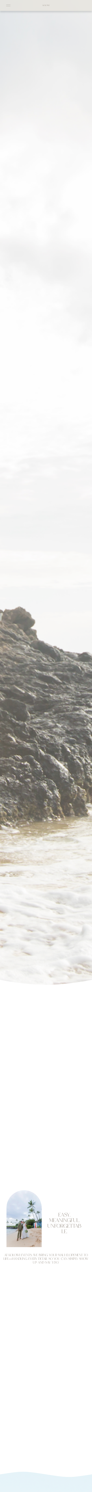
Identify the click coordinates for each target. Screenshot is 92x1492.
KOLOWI (46, 5)
